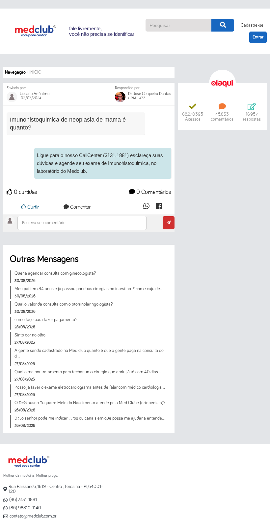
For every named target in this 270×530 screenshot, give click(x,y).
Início (35, 72)
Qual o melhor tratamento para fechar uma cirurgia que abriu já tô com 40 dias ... (88, 372)
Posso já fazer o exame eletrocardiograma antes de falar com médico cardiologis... (89, 387)
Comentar (80, 207)
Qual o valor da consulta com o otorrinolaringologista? (63, 304)
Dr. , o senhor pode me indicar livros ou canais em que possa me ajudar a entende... (89, 418)
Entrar (258, 37)
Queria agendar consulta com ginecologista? (55, 273)
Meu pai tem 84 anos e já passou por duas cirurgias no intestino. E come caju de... (88, 289)
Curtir (32, 207)
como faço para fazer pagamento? (45, 319)
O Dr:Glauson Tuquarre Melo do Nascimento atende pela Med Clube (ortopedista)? (89, 403)
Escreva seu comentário (44, 222)
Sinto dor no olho (29, 335)
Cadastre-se (252, 25)
